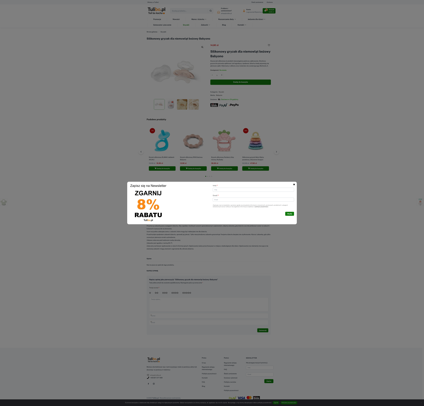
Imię (215, 185)
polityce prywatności (261, 206)
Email (216, 195)
